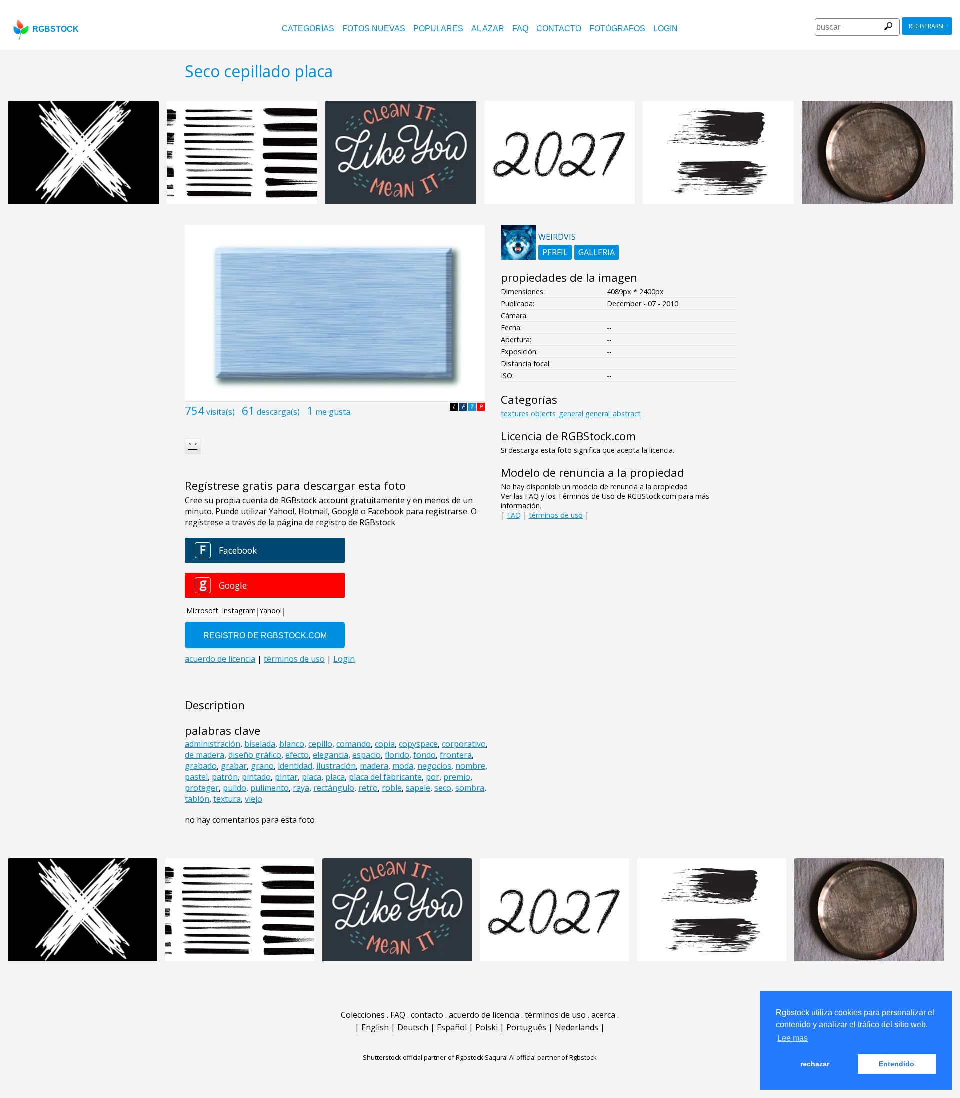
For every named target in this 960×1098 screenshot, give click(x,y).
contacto (559, 28)
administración (212, 744)
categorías (308, 28)
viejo (253, 799)
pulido (234, 788)
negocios (435, 766)
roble (392, 788)
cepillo (320, 744)
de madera (204, 755)
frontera (456, 755)
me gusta (333, 412)
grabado (201, 766)
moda (403, 766)
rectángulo (334, 788)
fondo (425, 755)
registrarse (927, 26)
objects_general (557, 413)
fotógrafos (618, 28)
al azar (488, 28)
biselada (260, 744)
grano (262, 766)
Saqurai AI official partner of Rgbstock (541, 1057)
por (433, 777)
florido (397, 755)
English (375, 1027)
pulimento (269, 788)
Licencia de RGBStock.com (568, 436)
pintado (256, 777)
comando (353, 744)
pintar (286, 777)
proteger (202, 788)
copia (385, 744)
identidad (295, 766)
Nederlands (576, 1027)
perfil (555, 252)
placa (312, 777)
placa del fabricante (385, 777)
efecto (297, 755)
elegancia (330, 755)
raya (301, 788)
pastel (196, 777)
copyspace (418, 744)
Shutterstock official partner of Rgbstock (423, 1057)
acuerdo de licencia (484, 1015)
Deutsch (413, 1027)
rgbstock (55, 29)
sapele (418, 788)
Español (452, 1027)
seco (443, 788)
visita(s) (220, 412)
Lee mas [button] (793, 1038)
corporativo (464, 744)
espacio (366, 755)
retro (368, 788)
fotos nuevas (374, 28)
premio (457, 777)
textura (227, 799)
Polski (487, 1027)
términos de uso (556, 515)
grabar (234, 766)
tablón (197, 799)
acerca (604, 1015)
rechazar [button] (815, 1064)
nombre (471, 766)
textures (515, 413)
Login (666, 28)
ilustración (336, 766)
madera (374, 766)
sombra (470, 788)
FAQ (520, 28)
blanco (292, 744)
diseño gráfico (255, 755)
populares (439, 28)
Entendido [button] (896, 1064)
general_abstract (613, 413)
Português (526, 1027)
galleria (596, 252)
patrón (225, 777)
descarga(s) (278, 412)
